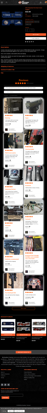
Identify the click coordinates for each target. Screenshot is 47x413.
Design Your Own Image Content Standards (32, 375)
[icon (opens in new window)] (2, 385)
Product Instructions (28, 372)
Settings (4, 411)
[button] (35, 38)
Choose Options (8, 334)
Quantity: (27, 27)
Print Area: (29, 19)
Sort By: (33, 95)
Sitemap (2, 377)
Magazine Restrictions (5, 374)
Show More (32, 122)
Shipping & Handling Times (29, 377)
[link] (8, 326)
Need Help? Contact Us (23, 352)
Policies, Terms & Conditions (29, 374)
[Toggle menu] (2, 2)
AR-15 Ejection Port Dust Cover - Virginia (8, 337)
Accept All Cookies (19, 411)
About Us (3, 372)
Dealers (25, 379)
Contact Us (3, 375)
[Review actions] (21, 115)
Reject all (11, 411)
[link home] (23, 2)
